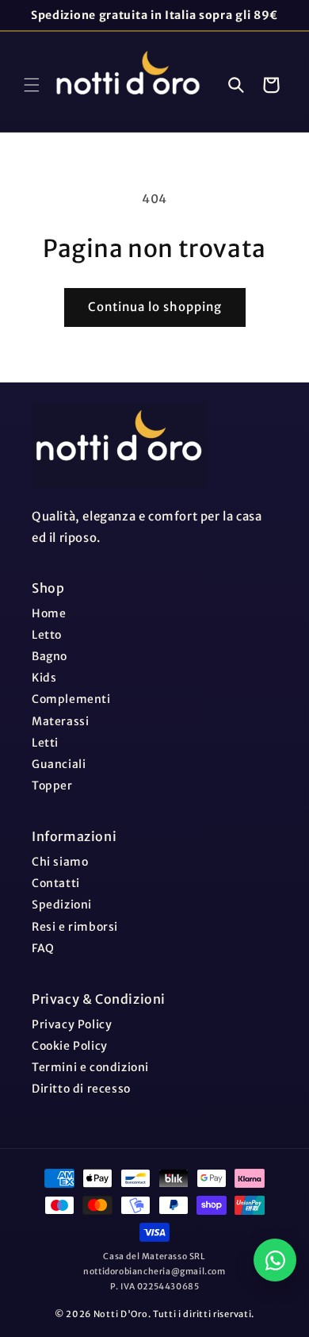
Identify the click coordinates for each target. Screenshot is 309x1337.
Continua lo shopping (155, 306)
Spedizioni (62, 904)
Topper (52, 785)
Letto (47, 635)
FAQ (43, 948)
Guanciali (59, 764)
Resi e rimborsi (75, 927)
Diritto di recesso (81, 1089)
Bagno (49, 656)
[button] (31, 84)
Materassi (60, 721)
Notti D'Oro (120, 1314)
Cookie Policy (70, 1046)
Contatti (56, 883)
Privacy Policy (72, 1024)
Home (49, 613)
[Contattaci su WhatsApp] (275, 1260)
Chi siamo (60, 862)
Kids (44, 677)
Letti (45, 743)
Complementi (71, 699)
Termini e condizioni (90, 1067)
